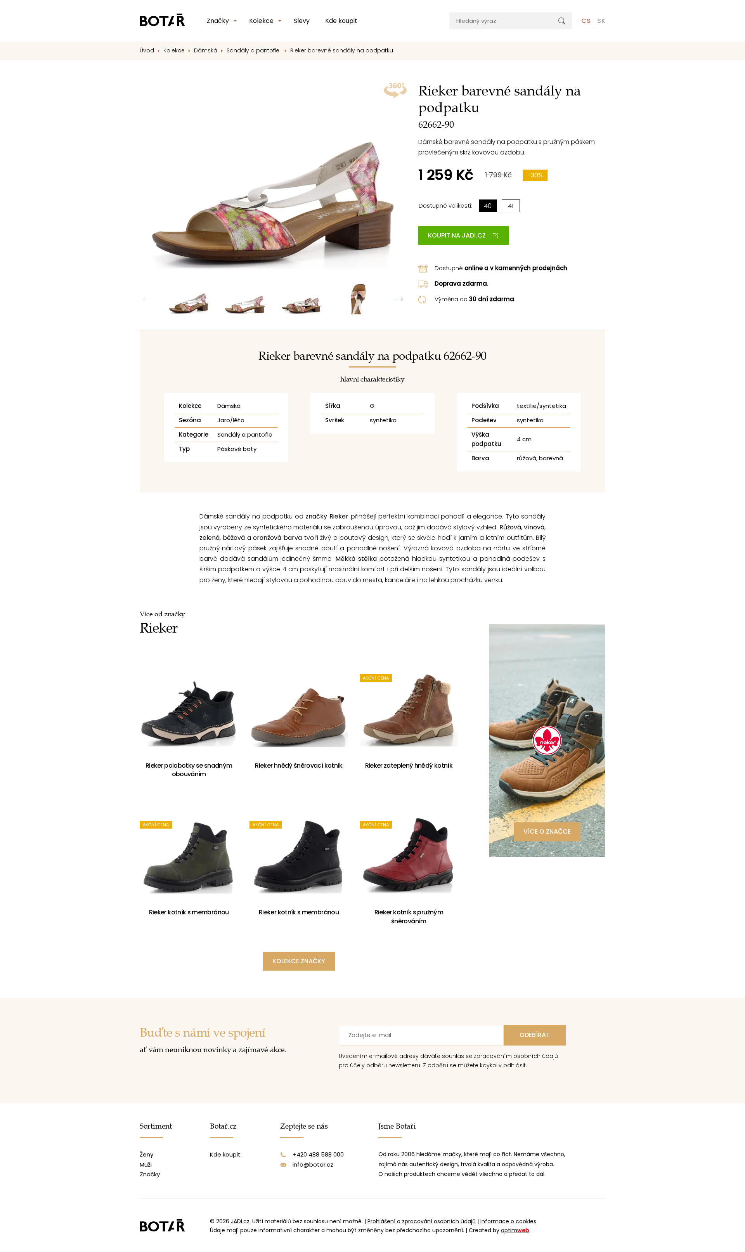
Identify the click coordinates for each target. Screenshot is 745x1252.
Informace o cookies (508, 1221)
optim (515, 1230)
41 (510, 205)
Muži (146, 1164)
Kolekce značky (298, 961)
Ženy (146, 1154)
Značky (218, 20)
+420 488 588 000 (318, 1154)
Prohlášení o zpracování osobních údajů (421, 1221)
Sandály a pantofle (254, 50)
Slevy (302, 20)
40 (488, 205)
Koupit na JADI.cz (457, 235)
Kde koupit (341, 20)
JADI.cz (240, 1221)
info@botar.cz (313, 1164)
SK (601, 20)
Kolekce (261, 20)
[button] (399, 299)
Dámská (205, 50)
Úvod (147, 50)
